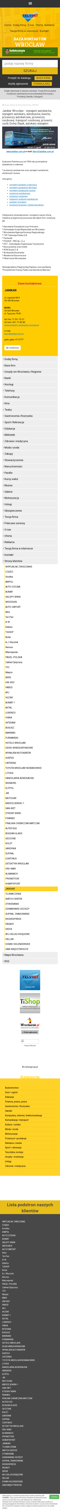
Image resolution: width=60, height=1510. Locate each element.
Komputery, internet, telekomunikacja (23, 1115)
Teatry (8, 409)
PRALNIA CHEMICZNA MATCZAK (22, 823)
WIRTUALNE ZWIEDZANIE (18, 566)
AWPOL (9, 581)
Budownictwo (12, 1087)
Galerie (9, 491)
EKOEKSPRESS (13, 919)
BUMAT (9, 591)
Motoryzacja (12, 497)
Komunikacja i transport (17, 1120)
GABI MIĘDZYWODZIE (16, 949)
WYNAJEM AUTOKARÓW (18, 752)
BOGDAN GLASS (13, 833)
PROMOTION (12, 878)
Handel (8, 1110)
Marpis (9, 672)
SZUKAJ (30, 71)
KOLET (8, 843)
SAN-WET (10, 808)
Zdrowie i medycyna (16, 441)
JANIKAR (35, 105)
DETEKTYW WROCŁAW (17, 863)
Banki (8, 378)
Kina (7, 403)
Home (8, 25)
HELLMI (9, 939)
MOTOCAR (10, 798)
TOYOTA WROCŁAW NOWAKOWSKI (23, 768)
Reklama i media (13, 1143)
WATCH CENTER (13, 898)
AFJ (7, 692)
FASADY (9, 924)
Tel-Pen (9, 617)
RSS (7, 961)
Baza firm (10, 365)
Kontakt (44, 30)
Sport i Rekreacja (14, 422)
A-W (7, 622)
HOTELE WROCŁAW (15, 742)
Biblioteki (10, 434)
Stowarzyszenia (14, 460)
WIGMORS (10, 783)
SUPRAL (9, 853)
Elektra (8, 627)
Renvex (9, 647)
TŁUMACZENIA (13, 893)
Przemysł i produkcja (15, 1138)
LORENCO (10, 712)
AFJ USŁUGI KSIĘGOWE (17, 934)
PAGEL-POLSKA (13, 657)
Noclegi (9, 384)
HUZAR (9, 697)
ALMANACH (11, 873)
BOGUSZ (9, 727)
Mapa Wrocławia (14, 954)
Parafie (9, 472)
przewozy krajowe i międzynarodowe (26, 205)
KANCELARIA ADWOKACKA (19, 778)
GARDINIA (10, 848)
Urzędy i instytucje (14, 1156)
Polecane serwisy (15, 523)
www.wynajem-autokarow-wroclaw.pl (21, 325)
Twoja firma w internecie (24, 30)
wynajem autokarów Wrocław (23, 187)
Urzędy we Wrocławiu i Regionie (23, 371)
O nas (31, 25)
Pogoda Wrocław (30, 1045)
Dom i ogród (11, 1092)
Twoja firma (11, 516)
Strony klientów (23, 105)
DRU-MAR (10, 868)
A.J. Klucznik (11, 642)
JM (7, 793)
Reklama (49, 25)
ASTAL (8, 707)
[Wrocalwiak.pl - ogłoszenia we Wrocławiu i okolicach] (30, 1026)
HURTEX (9, 758)
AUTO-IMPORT (13, 607)
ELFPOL (9, 788)
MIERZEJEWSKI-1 (14, 803)
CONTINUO (11, 858)
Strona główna (10, 105)
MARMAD (10, 732)
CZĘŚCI (9, 571)
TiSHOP (9, 632)
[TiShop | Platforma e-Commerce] (30, 1003)
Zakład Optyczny (13, 662)
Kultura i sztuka (13, 1124)
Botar (8, 637)
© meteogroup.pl (30, 1067)
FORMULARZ (42, 83)
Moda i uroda (12, 447)
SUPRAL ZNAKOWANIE (17, 913)
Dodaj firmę (19, 25)
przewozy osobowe (18, 196)
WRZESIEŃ (11, 602)
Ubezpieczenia (13, 510)
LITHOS (9, 773)
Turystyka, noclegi (14, 1152)
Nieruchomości (13, 466)
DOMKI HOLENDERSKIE (17, 944)
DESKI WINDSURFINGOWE (19, 747)
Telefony (10, 390)
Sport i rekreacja (13, 1147)
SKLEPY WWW (13, 596)
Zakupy (9, 453)
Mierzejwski (11, 652)
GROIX (8, 929)
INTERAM (10, 722)
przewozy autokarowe (19, 193)
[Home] (3, 105)
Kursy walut (11, 479)
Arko (7, 612)
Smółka (9, 576)
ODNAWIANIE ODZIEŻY (17, 908)
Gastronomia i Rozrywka (18, 415)
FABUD (9, 687)
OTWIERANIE (12, 904)
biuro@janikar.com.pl (13, 334)
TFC (7, 667)
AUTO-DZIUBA (12, 586)
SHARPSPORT (12, 883)
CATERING (10, 763)
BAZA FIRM (43, 78)
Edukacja (10, 428)
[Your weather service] (30, 1041)
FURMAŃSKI (11, 737)
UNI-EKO (9, 682)
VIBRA (8, 717)
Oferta (39, 25)
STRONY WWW (13, 813)
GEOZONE (10, 838)
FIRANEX (10, 818)
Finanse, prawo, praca (16, 1101)
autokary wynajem (18, 202)
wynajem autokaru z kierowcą (23, 185)
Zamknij (54, 1497)
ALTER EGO (11, 828)
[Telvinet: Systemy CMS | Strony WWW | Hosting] (30, 980)
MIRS (8, 677)
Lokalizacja (13, 348)
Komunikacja (12, 396)
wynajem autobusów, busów (22, 190)
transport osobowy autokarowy (23, 199)
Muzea (8, 485)
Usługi (8, 504)
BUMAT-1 (10, 702)
